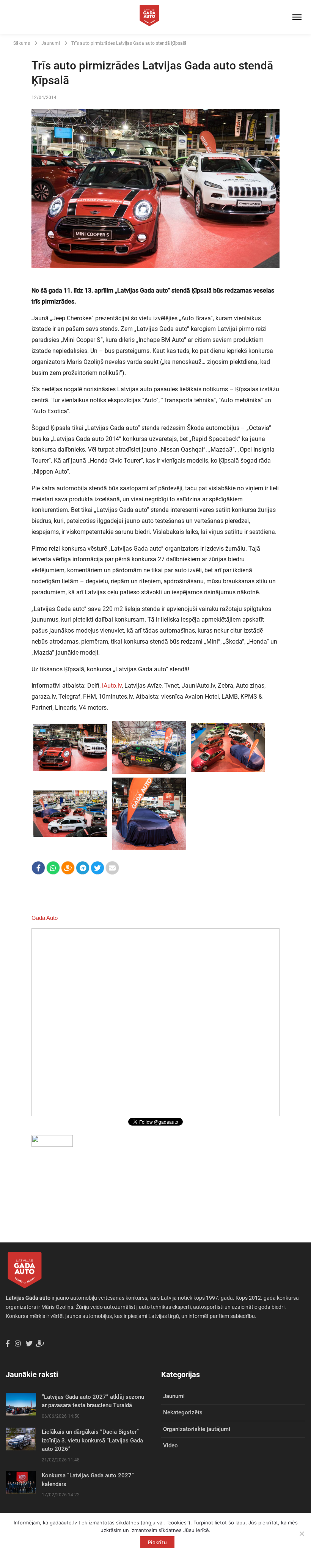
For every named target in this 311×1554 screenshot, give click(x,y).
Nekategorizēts (183, 1412)
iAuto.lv (112, 685)
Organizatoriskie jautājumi (196, 1429)
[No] (301, 1533)
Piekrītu (157, 1542)
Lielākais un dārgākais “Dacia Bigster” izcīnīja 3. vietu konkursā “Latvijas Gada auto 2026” (92, 1440)
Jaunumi (50, 43)
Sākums (21, 43)
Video (170, 1445)
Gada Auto (44, 918)
